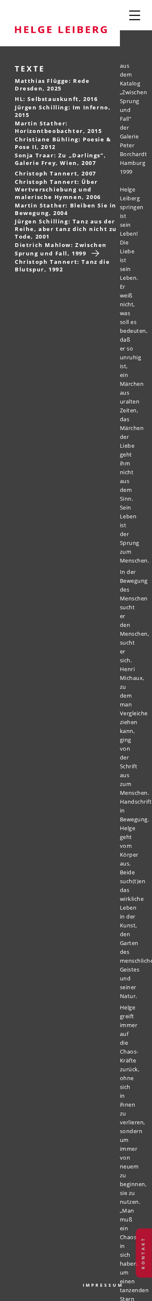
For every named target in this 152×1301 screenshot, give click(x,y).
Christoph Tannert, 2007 (55, 173)
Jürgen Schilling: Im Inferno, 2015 (63, 111)
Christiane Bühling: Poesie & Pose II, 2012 (63, 143)
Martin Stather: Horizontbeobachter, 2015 (58, 127)
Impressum (103, 1285)
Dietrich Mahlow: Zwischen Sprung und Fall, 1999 (61, 249)
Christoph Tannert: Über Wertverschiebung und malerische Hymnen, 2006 (58, 189)
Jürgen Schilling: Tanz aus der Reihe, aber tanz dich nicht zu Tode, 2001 (66, 229)
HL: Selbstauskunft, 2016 (56, 99)
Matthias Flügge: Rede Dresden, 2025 (52, 84)
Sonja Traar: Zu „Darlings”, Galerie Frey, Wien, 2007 (60, 159)
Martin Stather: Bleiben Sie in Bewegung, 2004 (66, 209)
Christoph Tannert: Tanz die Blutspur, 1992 (62, 265)
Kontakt (143, 1253)
